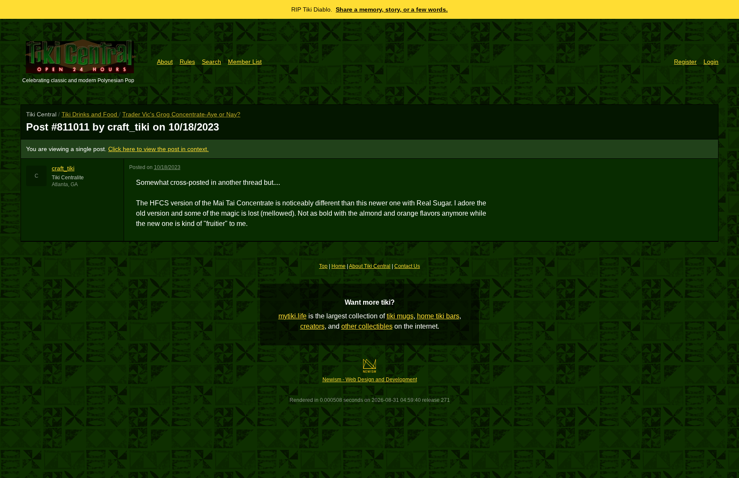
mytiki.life (292, 316)
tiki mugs (400, 316)
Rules (187, 61)
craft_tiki (63, 168)
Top (323, 266)
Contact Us (407, 266)
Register (685, 61)
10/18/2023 (167, 167)
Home (338, 266)
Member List (245, 61)
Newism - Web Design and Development (369, 380)
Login (711, 61)
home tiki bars (438, 316)
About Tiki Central (369, 266)
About (165, 61)
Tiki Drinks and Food (90, 114)
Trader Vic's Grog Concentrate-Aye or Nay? (181, 114)
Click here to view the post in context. (158, 148)
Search (211, 61)
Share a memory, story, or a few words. (392, 9)
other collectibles (367, 326)
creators (312, 326)
